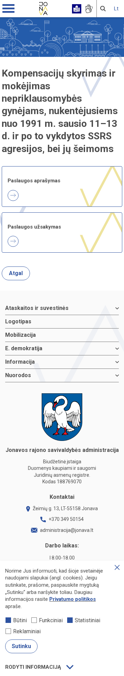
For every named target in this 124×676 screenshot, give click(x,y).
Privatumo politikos (72, 599)
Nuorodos (18, 375)
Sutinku (21, 646)
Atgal (16, 273)
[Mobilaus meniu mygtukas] (8, 8)
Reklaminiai (27, 631)
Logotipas (18, 321)
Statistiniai (87, 620)
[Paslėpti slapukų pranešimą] (117, 567)
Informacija (20, 362)
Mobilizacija (20, 335)
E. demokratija (23, 348)
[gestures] (88, 8)
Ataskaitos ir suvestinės (37, 308)
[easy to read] (76, 8)
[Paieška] (103, 8)
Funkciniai (51, 620)
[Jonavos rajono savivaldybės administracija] (43, 7)
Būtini (20, 620)
